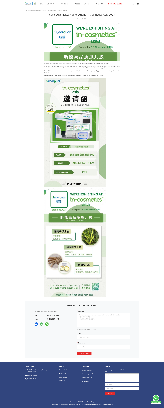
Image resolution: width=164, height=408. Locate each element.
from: (80, 333)
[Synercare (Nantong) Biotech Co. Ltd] (31, 3)
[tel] (52, 324)
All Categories (85, 381)
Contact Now (84, 353)
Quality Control (63, 377)
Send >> (110, 393)
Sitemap (72, 401)
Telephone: (81, 343)
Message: (81, 311)
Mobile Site (80, 401)
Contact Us (62, 380)
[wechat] (47, 324)
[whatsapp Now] (156, 403)
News (32, 10)
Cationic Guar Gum (87, 370)
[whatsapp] (41, 324)
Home (27, 10)
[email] (36, 324)
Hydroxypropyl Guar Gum (88, 374)
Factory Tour (62, 373)
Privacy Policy (90, 401)
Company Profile (63, 370)
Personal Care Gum (87, 377)
